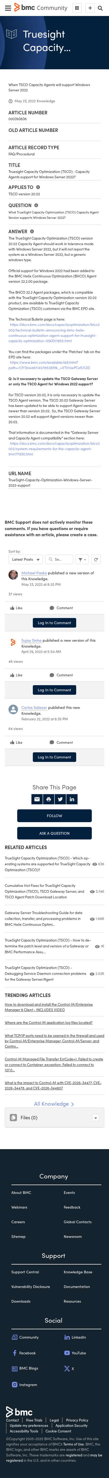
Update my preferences (29, 1425)
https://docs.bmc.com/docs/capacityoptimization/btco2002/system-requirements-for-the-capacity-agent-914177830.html (54, 449)
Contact (12, 1420)
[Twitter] (60, 799)
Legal (54, 1420)
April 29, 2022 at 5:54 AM (41, 651)
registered (74, 1454)
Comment (65, 607)
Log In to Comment (54, 622)
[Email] (37, 799)
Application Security (72, 1425)
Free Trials (34, 1420)
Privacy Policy (77, 1420)
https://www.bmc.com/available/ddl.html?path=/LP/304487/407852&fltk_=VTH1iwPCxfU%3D (49, 365)
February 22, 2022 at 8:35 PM (44, 718)
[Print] (48, 799)
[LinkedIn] (72, 799)
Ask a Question (54, 833)
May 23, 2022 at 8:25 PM (41, 584)
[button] (95, 1117)
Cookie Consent (58, 1430)
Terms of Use (73, 1444)
